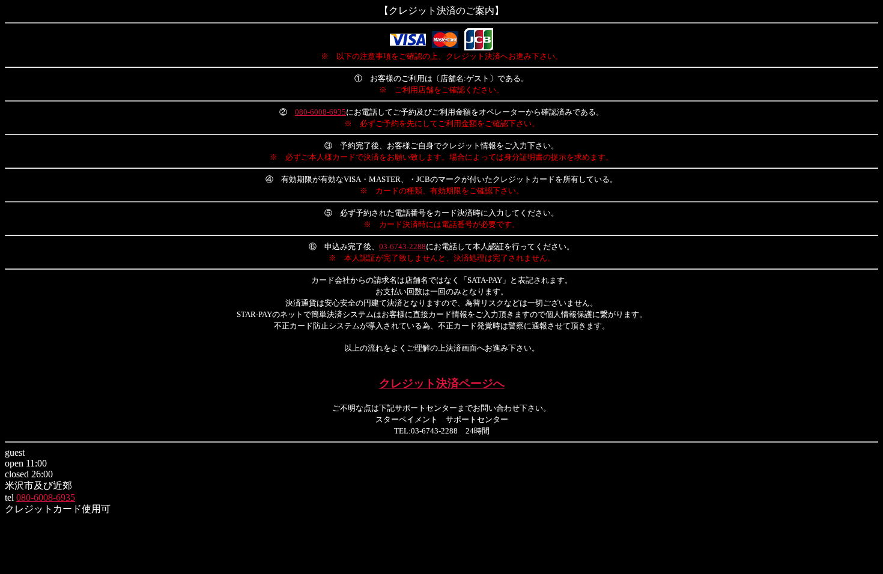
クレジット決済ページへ (442, 383)
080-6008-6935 (320, 111)
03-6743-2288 (402, 246)
